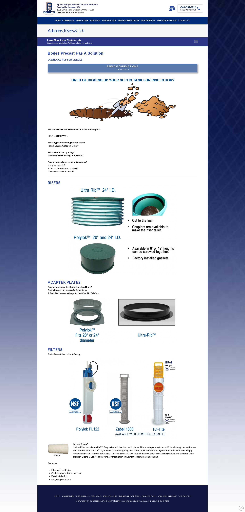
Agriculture (82, 496)
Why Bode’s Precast (167, 496)
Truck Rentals (149, 496)
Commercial (68, 496)
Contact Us (185, 496)
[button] (122, 41)
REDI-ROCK (96, 496)
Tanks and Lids (110, 496)
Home (57, 496)
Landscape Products (129, 496)
